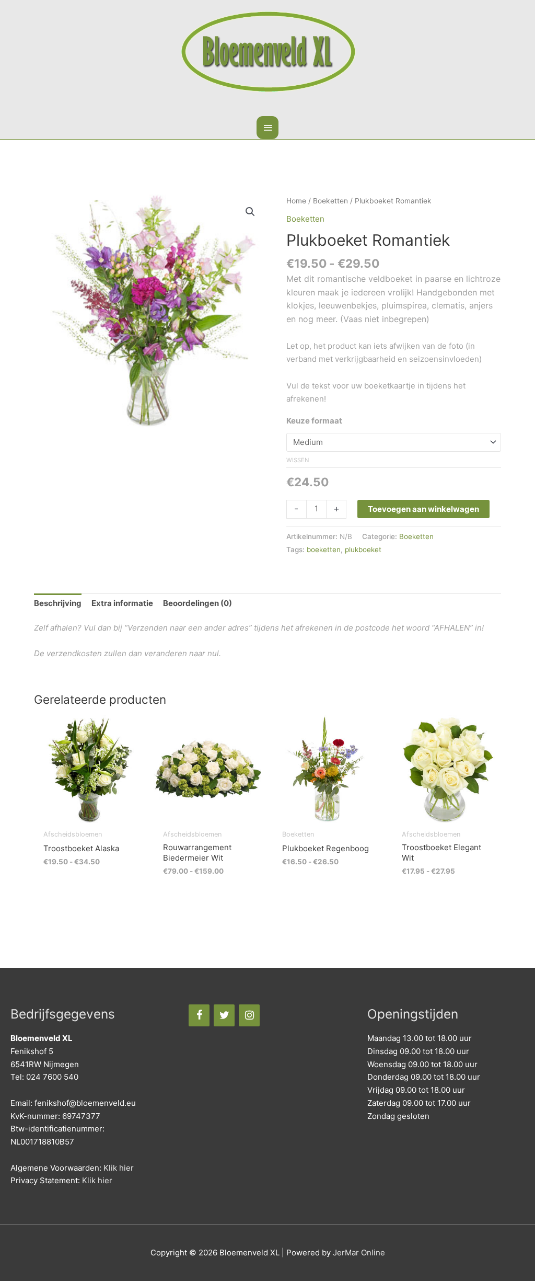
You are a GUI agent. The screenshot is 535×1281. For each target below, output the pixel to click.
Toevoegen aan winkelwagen (423, 509)
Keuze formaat (314, 421)
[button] (250, 211)
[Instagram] (249, 1015)
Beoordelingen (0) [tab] (197, 603)
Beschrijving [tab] (58, 603)
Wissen (297, 460)
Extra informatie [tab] (122, 603)
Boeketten (330, 201)
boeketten (324, 549)
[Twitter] (224, 1015)
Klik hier (118, 1168)
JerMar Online (359, 1252)
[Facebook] (199, 1015)
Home (296, 201)
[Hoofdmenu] (267, 127)
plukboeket (363, 549)
